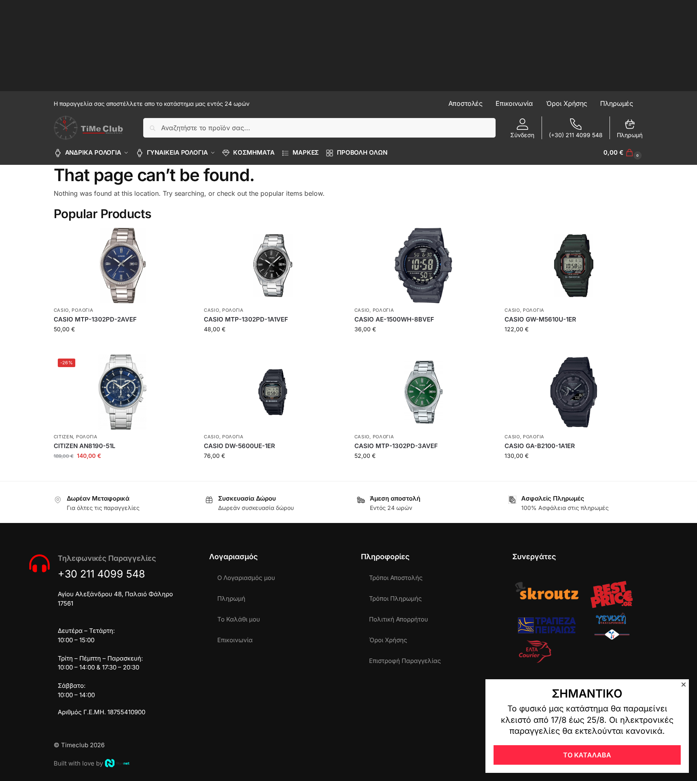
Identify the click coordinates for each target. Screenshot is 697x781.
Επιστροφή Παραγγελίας (405, 661)
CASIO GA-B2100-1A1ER (540, 446)
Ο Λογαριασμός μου (246, 578)
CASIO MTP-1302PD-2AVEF (95, 319)
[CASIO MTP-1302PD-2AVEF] (123, 265)
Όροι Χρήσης (388, 640)
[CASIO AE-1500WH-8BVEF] (423, 265)
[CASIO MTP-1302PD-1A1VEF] (273, 265)
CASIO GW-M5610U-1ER (540, 319)
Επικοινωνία (235, 640)
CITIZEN (63, 437)
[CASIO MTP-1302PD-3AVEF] (423, 392)
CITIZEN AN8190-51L (84, 446)
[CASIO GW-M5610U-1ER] (574, 265)
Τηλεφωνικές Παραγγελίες (107, 558)
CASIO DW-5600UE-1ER (239, 446)
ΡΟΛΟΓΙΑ (82, 310)
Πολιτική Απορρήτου (398, 619)
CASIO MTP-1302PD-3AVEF (396, 446)
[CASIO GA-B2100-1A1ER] (574, 392)
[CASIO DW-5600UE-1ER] (273, 392)
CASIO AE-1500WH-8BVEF (394, 319)
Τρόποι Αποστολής (396, 578)
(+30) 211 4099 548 (576, 134)
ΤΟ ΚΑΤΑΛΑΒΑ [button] (587, 755)
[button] (623, 152)
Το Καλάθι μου (238, 619)
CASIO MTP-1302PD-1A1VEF (246, 319)
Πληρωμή (629, 134)
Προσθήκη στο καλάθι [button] (122, 346)
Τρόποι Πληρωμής (395, 598)
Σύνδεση (522, 134)
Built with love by (78, 763)
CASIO (61, 310)
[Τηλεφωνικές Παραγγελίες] (39, 563)
